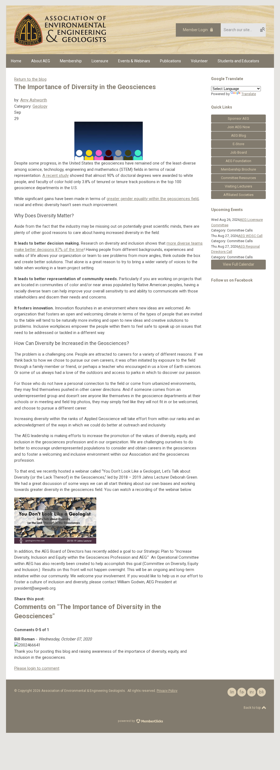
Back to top (252, 708)
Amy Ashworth (33, 100)
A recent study (55, 175)
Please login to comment (36, 668)
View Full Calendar (238, 264)
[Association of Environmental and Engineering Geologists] (60, 44)
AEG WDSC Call (250, 236)
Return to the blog (30, 79)
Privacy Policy (167, 691)
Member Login (195, 30)
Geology (40, 106)
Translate (248, 94)
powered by (127, 721)
